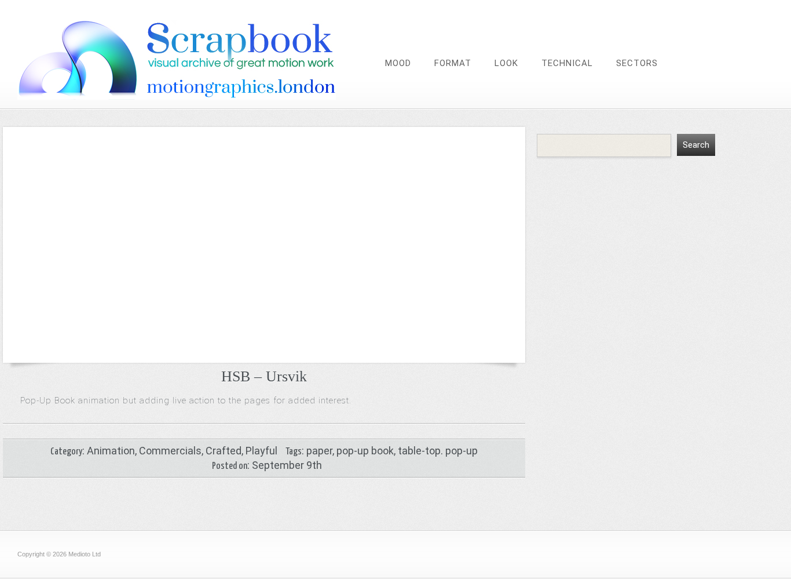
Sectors (637, 63)
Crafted (223, 451)
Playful (261, 451)
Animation (111, 451)
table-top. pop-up (438, 451)
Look (506, 63)
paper (319, 451)
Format (452, 63)
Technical (567, 63)
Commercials (170, 451)
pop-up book (365, 451)
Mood (398, 63)
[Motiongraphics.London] (199, 96)
